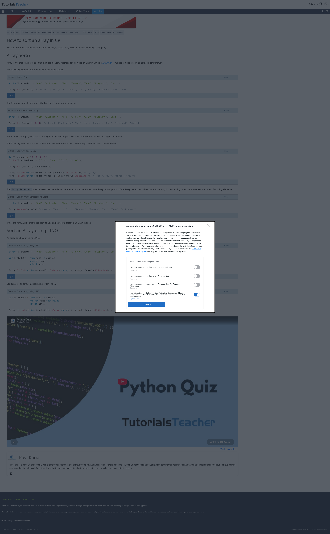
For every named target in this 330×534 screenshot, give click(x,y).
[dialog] (165, 267)
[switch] (197, 267)
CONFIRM (146, 304)
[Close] (209, 226)
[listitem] (165, 261)
